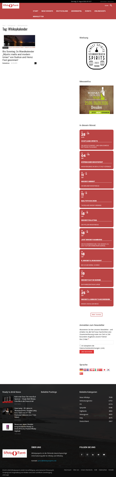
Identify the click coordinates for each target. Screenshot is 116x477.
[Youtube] (104, 455)
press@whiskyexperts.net (47, 461)
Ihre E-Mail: (84, 339)
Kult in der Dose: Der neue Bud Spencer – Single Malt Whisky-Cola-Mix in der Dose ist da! (25, 399)
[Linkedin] (93, 455)
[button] (109, 5)
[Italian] (97, 369)
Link (102, 348)
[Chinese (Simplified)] (101, 369)
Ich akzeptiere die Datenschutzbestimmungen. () (92, 347)
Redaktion (6, 63)
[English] (85, 369)
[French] (89, 369)
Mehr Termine (96, 314)
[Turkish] (81, 373)
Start (3, 25)
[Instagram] (87, 455)
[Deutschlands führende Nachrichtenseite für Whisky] (14, 6)
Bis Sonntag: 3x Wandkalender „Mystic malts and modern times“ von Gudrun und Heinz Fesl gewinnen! (18, 55)
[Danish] (93, 369)
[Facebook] (82, 455)
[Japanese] (104, 369)
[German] (81, 369)
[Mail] (98, 455)
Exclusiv (5, 47)
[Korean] (108, 369)
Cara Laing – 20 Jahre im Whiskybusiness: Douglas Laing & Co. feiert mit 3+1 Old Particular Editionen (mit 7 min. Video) (25, 412)
